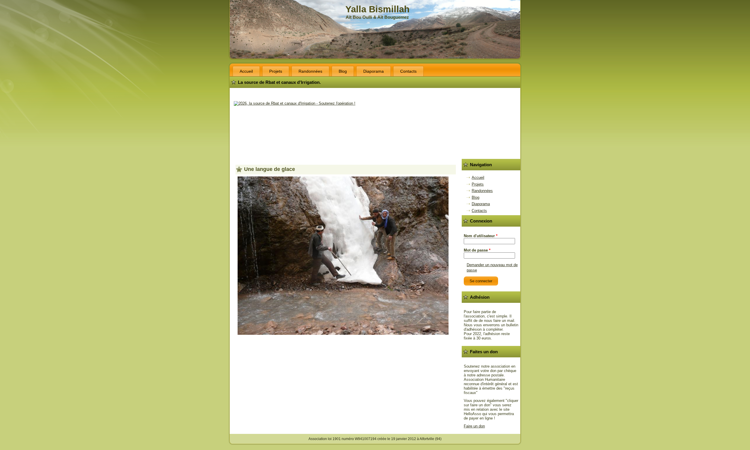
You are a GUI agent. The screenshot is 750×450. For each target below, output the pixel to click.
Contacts (408, 71)
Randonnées (310, 71)
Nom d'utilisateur (480, 236)
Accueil (246, 71)
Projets (275, 71)
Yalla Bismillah (377, 9)
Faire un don (474, 426)
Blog (343, 71)
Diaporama (373, 71)
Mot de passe (477, 250)
